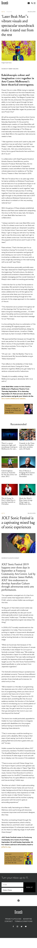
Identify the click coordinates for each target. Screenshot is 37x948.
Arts (3, 11)
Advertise (27, 919)
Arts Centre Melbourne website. (14, 398)
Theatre (9, 11)
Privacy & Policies (13, 919)
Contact (9, 921)
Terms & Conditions (23, 921)
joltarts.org (6, 847)
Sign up (29, 887)
